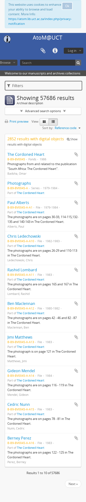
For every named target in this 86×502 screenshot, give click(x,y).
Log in (72, 50)
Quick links (55, 51)
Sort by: (47, 128)
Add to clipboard (76, 154)
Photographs (19, 183)
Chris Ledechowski (24, 236)
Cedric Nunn (18, 404)
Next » (73, 484)
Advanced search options (43, 111)
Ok (67, 6)
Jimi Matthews (19, 337)
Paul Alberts (18, 202)
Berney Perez (19, 438)
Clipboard (43, 51)
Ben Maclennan (21, 303)
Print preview (18, 121)
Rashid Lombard (22, 269)
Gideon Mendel (21, 370)
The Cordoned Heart (25, 154)
